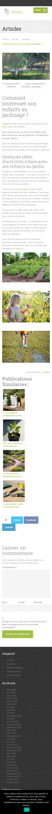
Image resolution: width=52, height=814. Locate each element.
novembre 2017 (13, 776)
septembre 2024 (14, 716)
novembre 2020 (13, 747)
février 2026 (12, 698)
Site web (38, 602)
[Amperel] (14, 9)
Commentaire (9, 567)
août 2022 (11, 739)
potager (25, 189)
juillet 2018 (11, 756)
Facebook (31, 520)
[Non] (48, 802)
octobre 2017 (12, 779)
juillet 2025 (11, 704)
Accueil (10, 660)
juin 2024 (10, 719)
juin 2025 (10, 707)
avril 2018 (10, 762)
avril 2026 (10, 692)
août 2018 (11, 753)
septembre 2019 (14, 750)
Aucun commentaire (35, 84)
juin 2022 (10, 742)
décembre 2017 (13, 774)
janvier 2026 (12, 701)
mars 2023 (11, 733)
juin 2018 (10, 759)
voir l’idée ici (17, 248)
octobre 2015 (12, 782)
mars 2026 (11, 695)
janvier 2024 (12, 721)
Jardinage (36, 86)
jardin (5, 126)
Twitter (17, 520)
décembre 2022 (13, 736)
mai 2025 (10, 710)
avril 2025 (10, 713)
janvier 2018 (12, 771)
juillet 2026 (11, 690)
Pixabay (46, 372)
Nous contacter (14, 675)
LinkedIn (9, 527)
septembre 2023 (14, 727)
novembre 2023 (13, 724)
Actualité (26, 86)
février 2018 (12, 768)
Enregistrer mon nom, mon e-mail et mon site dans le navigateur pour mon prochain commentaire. (24, 624)
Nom (5, 602)
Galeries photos (14, 671)
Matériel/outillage (15, 668)
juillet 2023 (11, 730)
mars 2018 (11, 765)
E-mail (22, 602)
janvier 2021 (12, 745)
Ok (26, 809)
